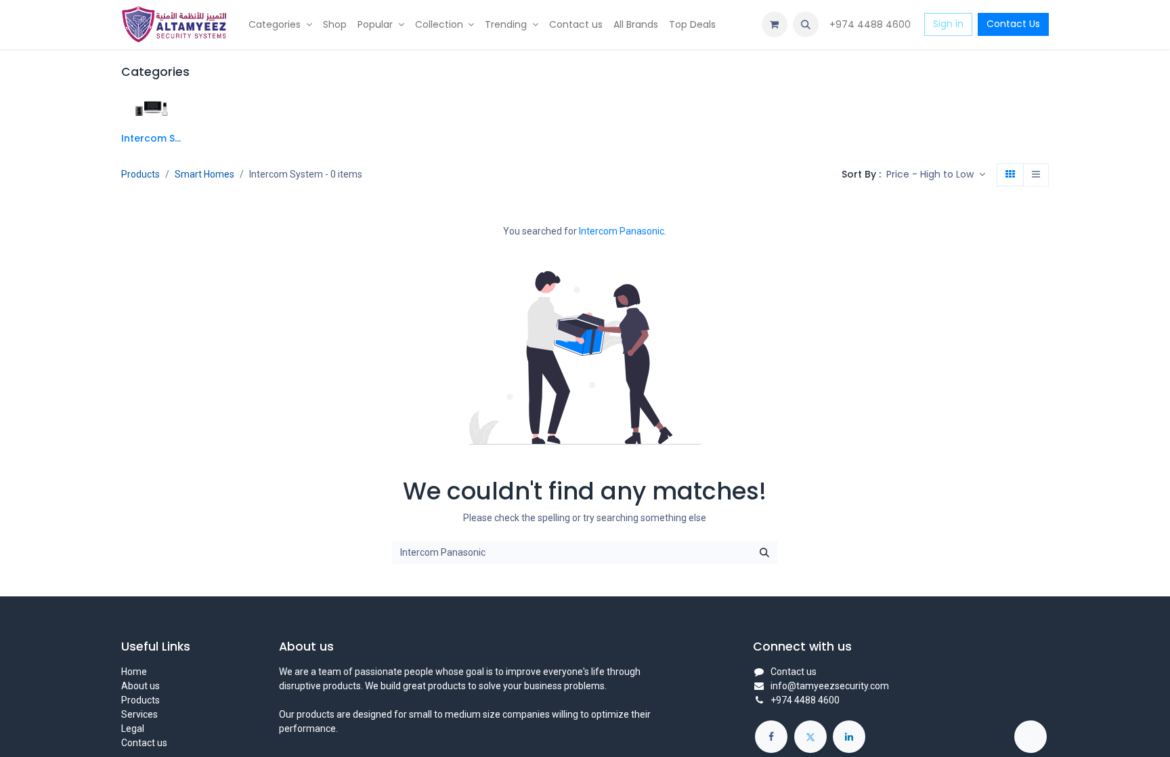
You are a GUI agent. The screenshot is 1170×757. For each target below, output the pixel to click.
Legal (132, 728)
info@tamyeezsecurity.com (830, 685)
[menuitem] (280, 24)
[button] (806, 24)
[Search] (764, 553)
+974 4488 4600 (871, 24)
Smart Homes (204, 174)
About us (140, 685)
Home (134, 671)
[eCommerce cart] (774, 24)
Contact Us (1013, 23)
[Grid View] (1010, 174)
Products (140, 174)
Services (139, 714)
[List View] (1036, 174)
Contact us (144, 742)
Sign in (948, 23)
